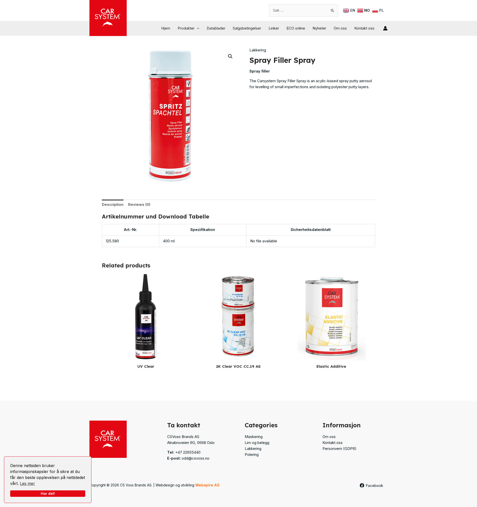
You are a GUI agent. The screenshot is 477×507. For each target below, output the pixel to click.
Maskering (254, 436)
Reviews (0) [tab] (139, 204)
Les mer (27, 483)
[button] (197, 28)
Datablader (216, 28)
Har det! (48, 493)
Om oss (340, 28)
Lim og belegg (257, 442)
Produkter (186, 28)
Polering (252, 454)
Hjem (165, 28)
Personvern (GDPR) (339, 448)
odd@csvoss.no (195, 458)
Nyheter (319, 28)
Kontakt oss (364, 28)
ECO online (295, 28)
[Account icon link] (385, 28)
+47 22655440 (187, 452)
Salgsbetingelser (247, 28)
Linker (274, 28)
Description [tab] (112, 204)
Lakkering (257, 50)
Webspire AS (207, 485)
